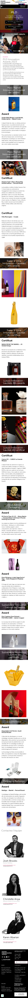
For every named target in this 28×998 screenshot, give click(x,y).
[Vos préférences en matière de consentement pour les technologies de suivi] (2, 995)
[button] (1, 6)
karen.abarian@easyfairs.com (9, 941)
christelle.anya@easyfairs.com (10, 903)
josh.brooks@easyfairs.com (9, 865)
